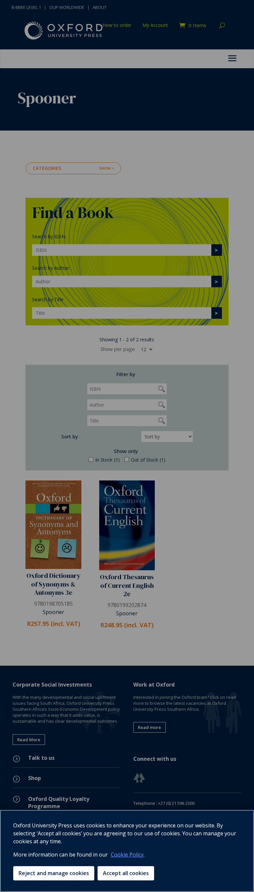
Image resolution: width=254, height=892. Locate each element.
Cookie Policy (127, 854)
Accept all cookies (126, 873)
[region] (127, 851)
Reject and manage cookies (54, 873)
